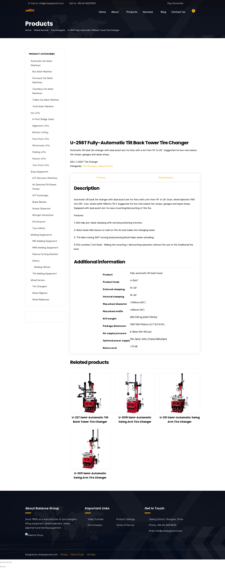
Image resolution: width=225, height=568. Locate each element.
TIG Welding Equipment (44, 273)
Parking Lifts (39, 152)
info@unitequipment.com (51, 3)
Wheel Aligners (39, 293)
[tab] (101, 178)
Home (102, 11)
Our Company (95, 525)
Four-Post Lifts (40, 139)
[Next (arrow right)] (4, 566)
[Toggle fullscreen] (7, 562)
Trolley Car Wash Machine (45, 99)
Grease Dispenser (41, 208)
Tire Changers (58, 30)
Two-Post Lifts (40, 165)
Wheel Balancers (40, 299)
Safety (35, 260)
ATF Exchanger (40, 195)
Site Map (91, 554)
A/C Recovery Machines (44, 178)
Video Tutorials (95, 519)
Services (148, 11)
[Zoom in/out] (10, 562)
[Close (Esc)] (1, 562)
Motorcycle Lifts (41, 145)
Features (101, 177)
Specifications (166, 177)
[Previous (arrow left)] (1, 566)
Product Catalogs (125, 519)
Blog (163, 11)
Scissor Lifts (39, 158)
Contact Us (178, 11)
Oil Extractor (38, 221)
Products (131, 11)
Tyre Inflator (38, 228)
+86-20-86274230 (86, 3)
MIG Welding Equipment (44, 241)
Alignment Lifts (40, 125)
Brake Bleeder (39, 202)
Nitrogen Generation (43, 215)
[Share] (4, 562)
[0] (191, 12)
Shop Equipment (39, 171)
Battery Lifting (40, 132)
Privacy (64, 554)
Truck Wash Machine (43, 106)
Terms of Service (125, 525)
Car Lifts (35, 113)
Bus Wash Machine (42, 71)
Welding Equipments (41, 234)
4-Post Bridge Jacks (43, 119)
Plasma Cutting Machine (45, 254)
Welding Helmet (42, 267)
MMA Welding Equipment (45, 247)
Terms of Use (77, 554)
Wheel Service (41, 30)
